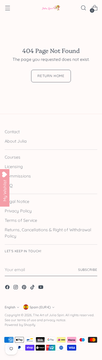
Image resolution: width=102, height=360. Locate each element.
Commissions (18, 176)
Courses (13, 157)
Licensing (14, 166)
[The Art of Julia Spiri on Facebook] (8, 287)
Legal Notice (17, 201)
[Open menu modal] (7, 8)
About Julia (16, 141)
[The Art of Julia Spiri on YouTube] (41, 287)
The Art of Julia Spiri (48, 315)
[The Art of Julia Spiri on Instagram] (16, 287)
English (10, 307)
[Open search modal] (83, 8)
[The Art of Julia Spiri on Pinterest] (24, 287)
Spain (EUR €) (40, 307)
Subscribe (87, 270)
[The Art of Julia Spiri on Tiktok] (33, 287)
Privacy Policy (18, 210)
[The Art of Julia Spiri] (51, 8)
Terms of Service (21, 220)
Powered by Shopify (20, 325)
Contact (12, 131)
